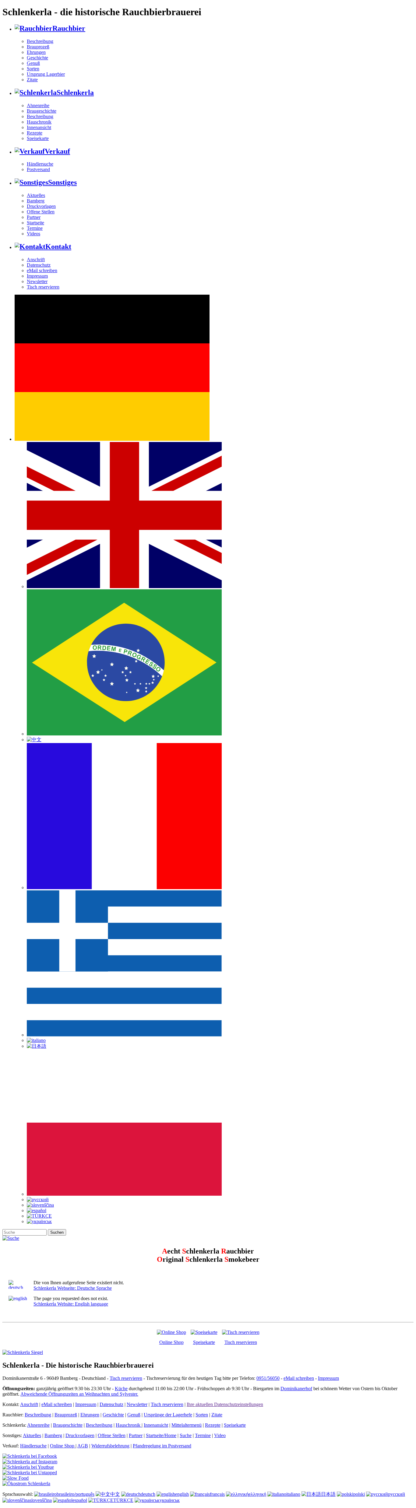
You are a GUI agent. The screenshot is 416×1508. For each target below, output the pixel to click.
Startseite (35, 222)
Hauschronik (39, 121)
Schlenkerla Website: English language (70, 1303)
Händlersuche (40, 164)
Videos (33, 233)
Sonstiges (62, 182)
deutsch (148, 1494)
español (79, 1500)
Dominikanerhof (296, 1388)
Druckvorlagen (41, 206)
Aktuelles (36, 195)
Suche (186, 1435)
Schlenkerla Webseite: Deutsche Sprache (72, 1288)
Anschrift (36, 259)
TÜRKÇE (123, 1500)
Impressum (37, 276)
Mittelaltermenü (186, 1425)
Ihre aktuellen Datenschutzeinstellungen (225, 1404)
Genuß (33, 63)
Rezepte (34, 132)
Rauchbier (68, 28)
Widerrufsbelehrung (110, 1445)
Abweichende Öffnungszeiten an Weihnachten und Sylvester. (79, 1394)
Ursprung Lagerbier (46, 74)
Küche (121, 1388)
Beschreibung (40, 41)
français (217, 1494)
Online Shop (171, 1342)
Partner (34, 217)
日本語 (328, 1494)
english (182, 1494)
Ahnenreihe (38, 105)
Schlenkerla (75, 92)
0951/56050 (268, 1378)
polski (359, 1494)
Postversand (38, 169)
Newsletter (37, 281)
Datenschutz (39, 265)
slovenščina (41, 1500)
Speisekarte (38, 138)
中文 (115, 1494)
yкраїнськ (170, 1500)
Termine (35, 228)
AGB (82, 1445)
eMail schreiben (42, 270)
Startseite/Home (161, 1435)
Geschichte (37, 57)
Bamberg (35, 200)
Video (220, 1435)
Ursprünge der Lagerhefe (168, 1414)
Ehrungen (36, 52)
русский (396, 1494)
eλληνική (257, 1494)
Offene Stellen (41, 211)
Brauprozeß (38, 46)
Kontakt (58, 247)
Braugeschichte (41, 111)
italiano (293, 1494)
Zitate (32, 79)
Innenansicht (39, 127)
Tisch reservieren (43, 286)
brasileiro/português (75, 1494)
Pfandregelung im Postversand (162, 1445)
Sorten (33, 68)
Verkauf (57, 151)
